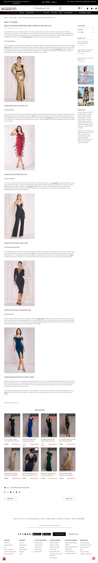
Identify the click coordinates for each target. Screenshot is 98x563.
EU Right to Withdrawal (86, 554)
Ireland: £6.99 (53, 549)
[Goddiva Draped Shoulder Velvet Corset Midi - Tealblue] (19, 350)
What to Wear (13, 17)
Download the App (84, 542)
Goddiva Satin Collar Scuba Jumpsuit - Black (16, 243)
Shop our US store (84, 551)
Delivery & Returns (8, 545)
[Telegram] (16, 492)
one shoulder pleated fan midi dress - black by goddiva (67, 440)
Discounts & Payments (71, 540)
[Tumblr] (13, 492)
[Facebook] (5, 492)
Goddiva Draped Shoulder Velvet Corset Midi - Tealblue (19, 377)
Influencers (21, 551)
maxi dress (31, 186)
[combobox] (45, 8)
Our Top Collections (40, 540)
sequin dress (58, 49)
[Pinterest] (10, 492)
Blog (81, 549)
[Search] (48, 8)
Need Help (7, 540)
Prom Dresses (38, 549)
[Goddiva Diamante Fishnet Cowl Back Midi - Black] (19, 283)
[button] (49, 3)
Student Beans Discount (70, 553)
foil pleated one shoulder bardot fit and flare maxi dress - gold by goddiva (11, 474)
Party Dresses (38, 547)
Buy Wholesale (22, 545)
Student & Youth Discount (71, 546)
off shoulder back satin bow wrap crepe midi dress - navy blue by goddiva (30, 474)
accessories (48, 117)
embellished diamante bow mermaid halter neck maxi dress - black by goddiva (48, 440)
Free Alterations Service (86, 545)
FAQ (5, 547)
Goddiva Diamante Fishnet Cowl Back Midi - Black (17, 310)
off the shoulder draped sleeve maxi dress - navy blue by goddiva (11, 440)
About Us (21, 542)
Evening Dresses (38, 542)
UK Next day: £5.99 (54, 547)
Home (6, 17)
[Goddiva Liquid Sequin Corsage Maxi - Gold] (19, 79)
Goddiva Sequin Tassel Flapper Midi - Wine (15, 174)
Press (20, 554)
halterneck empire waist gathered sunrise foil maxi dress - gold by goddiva (66, 474)
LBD (33, 253)
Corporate (21, 547)
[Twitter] (7, 492)
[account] (96, 8)
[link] (86, 75)
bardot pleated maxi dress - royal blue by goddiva (30, 440)
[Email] (19, 492)
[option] (16, 2)
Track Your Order (59, 534)
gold (33, 116)
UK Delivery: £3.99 (54, 545)
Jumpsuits (54, 183)
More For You (84, 540)
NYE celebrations (27, 37)
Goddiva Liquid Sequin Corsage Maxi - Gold (16, 105)
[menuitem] (86, 29)
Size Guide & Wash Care (10, 551)
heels (71, 255)
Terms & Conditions (8, 554)
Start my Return (53, 558)
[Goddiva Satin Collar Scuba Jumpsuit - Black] (19, 216)
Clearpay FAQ (68, 549)
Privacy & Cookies (8, 549)
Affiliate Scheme (23, 549)
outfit (5, 392)
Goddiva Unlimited (54, 542)
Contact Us (6, 542)
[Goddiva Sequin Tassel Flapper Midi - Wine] (19, 147)
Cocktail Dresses (39, 545)
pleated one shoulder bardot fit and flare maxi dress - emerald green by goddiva (48, 474)
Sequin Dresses (38, 551)
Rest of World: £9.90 (55, 551)
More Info (22, 540)
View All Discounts (69, 551)
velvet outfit (41, 318)
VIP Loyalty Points (84, 547)
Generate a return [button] (73, 534)
